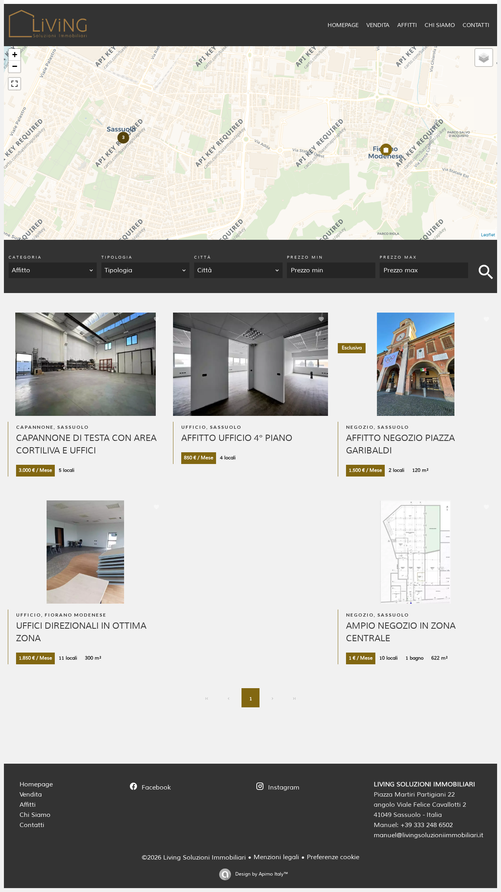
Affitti (28, 805)
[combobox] (53, 270)
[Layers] (483, 57)
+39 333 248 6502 (426, 825)
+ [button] (14, 54)
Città (202, 257)
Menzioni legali (276, 857)
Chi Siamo (35, 815)
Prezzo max (398, 257)
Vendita (31, 794)
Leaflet (488, 234)
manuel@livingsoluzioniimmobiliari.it (428, 835)
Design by (261, 874)
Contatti (32, 825)
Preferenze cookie (333, 857)
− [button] (14, 66)
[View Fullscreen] (14, 84)
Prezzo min (305, 257)
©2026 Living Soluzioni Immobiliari (194, 857)
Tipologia (117, 257)
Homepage (36, 784)
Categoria (25, 257)
